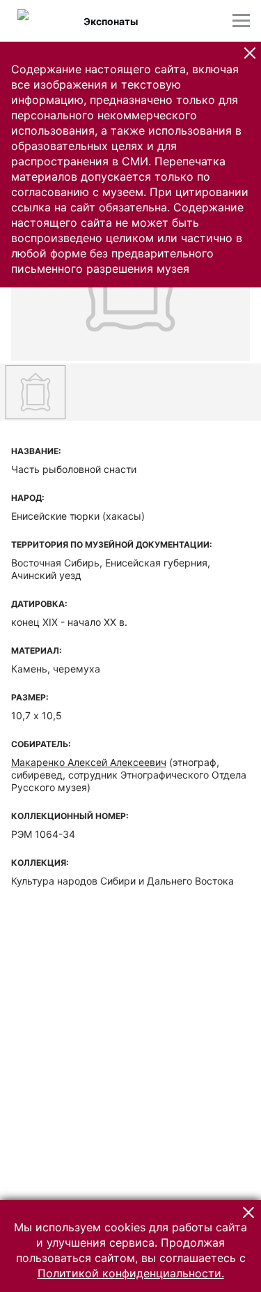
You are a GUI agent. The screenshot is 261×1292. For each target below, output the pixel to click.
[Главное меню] (241, 20)
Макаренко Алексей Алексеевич (88, 762)
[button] (249, 53)
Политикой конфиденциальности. (131, 1273)
